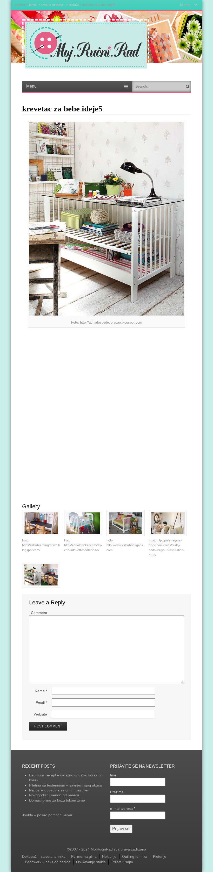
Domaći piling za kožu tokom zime (57, 800)
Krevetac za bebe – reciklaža (58, 4)
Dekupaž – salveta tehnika (43, 856)
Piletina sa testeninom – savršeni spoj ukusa (65, 785)
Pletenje (159, 856)
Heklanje (109, 856)
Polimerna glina (84, 856)
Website (40, 714)
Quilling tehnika (134, 856)
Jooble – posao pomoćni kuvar (47, 815)
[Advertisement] (106, 369)
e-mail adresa (122, 808)
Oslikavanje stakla (91, 862)
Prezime (117, 792)
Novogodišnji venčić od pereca (54, 795)
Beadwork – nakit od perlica (47, 862)
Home (32, 4)
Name (41, 691)
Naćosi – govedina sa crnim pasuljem (59, 790)
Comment (39, 613)
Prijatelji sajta (122, 862)
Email (41, 703)
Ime (113, 775)
